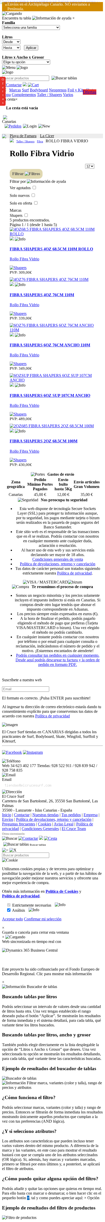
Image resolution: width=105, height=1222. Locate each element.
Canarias (9, 121)
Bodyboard (39, 90)
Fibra (40, 141)
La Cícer (47, 136)
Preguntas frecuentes (18, 824)
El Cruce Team (74, 828)
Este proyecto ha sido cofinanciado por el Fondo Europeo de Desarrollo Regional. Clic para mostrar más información (50, 971)
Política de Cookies (62, 891)
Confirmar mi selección (42, 919)
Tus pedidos (71, 815)
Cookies (44, 824)
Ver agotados (21, 188)
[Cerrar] (13, 850)
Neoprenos (58, 90)
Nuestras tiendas (45, 815)
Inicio (6, 815)
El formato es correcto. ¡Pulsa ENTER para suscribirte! (46, 698)
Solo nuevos (20, 195)
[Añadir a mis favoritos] (12, 238)
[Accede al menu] (9, 67)
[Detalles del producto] (20, 239)
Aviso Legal (63, 824)
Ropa (6, 94)
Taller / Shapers (49, 94)
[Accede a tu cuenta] (30, 126)
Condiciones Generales (40, 828)
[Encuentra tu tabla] (64, 78)
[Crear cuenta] (44, 126)
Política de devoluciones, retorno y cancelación (57, 564)
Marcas (15, 90)
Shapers (16, 215)
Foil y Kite (76, 90)
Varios (68, 94)
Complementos (24, 94)
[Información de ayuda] (51, 18)
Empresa (91, 815)
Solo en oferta (21, 203)
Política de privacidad (74, 573)
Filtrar (18, 174)
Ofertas (89, 91)
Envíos (7, 819)
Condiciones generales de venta (57, 559)
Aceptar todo (12, 919)
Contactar (22, 815)
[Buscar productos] (9, 838)
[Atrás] (5, 850)
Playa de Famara (23, 136)
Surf (25, 90)
